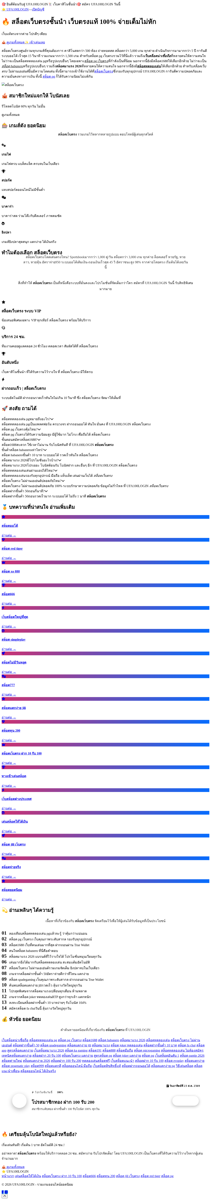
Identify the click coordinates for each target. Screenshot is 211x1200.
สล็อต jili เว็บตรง (128, 1176)
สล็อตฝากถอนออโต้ (136, 1066)
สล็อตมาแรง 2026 (132, 1040)
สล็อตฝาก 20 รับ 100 (46, 1055)
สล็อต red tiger (150, 1176)
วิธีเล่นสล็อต (184, 1066)
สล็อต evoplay (174, 1060)
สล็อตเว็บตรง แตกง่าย (77, 1055)
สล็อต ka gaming (76, 1050)
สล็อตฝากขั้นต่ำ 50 (26, 1045)
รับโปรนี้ (187, 1101)
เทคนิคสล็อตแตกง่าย (17, 1055)
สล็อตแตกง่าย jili (79, 1045)
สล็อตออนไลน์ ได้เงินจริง (38, 1071)
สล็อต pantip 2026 (192, 1055)
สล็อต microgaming (147, 1050)
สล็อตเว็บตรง (103, 71)
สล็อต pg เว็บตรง (70, 1040)
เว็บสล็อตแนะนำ (122, 1060)
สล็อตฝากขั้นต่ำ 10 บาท (160, 1045)
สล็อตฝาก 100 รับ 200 (66, 1060)
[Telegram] (6, 1192)
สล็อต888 (109, 1050)
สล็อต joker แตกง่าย (127, 1055)
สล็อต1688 (89, 1040)
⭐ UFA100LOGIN (15, 9)
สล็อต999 (37, 1066)
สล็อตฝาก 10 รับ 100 (149, 1060)
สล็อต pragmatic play (16, 1066)
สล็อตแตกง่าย (194, 1060)
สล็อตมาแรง (101, 1045)
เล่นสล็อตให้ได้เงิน (28, 1176)
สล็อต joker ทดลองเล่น (127, 1045)
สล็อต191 (95, 1050)
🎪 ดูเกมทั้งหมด (13, 42)
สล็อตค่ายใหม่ (12, 1060)
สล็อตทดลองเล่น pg (43, 1040)
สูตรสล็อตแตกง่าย (20, 1050)
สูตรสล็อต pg (103, 1055)
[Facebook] (3, 1192)
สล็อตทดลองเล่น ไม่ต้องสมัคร (182, 1050)
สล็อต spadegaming (53, 1045)
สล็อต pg (49, 76)
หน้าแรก (8, 1176)
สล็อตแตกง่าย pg (163, 1066)
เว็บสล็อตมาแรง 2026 (49, 1050)
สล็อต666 (89, 1176)
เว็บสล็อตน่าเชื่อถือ (15, 1040)
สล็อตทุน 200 (106, 1176)
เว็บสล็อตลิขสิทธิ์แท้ (107, 1066)
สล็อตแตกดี (53, 1066)
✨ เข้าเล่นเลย (35, 42)
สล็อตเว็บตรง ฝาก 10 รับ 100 (62, 1176)
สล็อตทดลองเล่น (158, 1040)
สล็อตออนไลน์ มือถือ (77, 1066)
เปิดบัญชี (38, 9)
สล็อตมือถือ (124, 1050)
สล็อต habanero (108, 1040)
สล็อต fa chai (187, 1045)
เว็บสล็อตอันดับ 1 (167, 1055)
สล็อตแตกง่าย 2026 (36, 1060)
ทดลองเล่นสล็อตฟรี (96, 1060)
